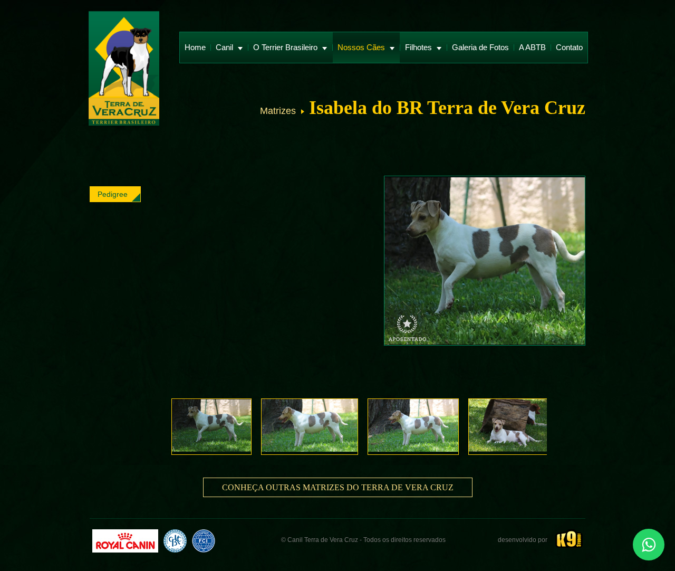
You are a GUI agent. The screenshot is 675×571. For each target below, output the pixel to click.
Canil (225, 47)
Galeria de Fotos (480, 47)
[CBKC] (175, 541)
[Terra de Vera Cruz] (123, 69)
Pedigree (113, 194)
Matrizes (278, 111)
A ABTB (532, 47)
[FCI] (203, 541)
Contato (569, 47)
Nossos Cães (362, 47)
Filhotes (419, 47)
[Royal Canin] (125, 541)
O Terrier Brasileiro (286, 47)
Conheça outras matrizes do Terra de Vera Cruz (338, 487)
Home (195, 47)
